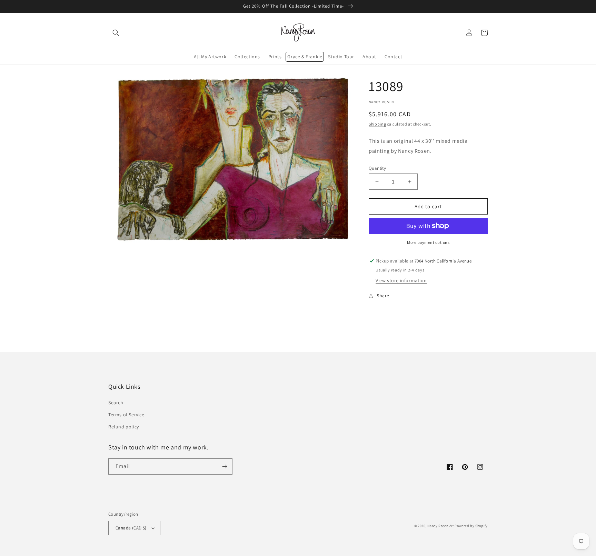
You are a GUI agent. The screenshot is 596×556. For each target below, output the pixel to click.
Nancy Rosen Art (440, 526)
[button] (115, 32)
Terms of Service (126, 414)
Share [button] (383, 295)
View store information (401, 280)
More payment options (428, 242)
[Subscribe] (224, 466)
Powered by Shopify (471, 526)
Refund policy (123, 427)
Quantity (377, 168)
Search (115, 402)
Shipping (377, 124)
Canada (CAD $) (131, 528)
